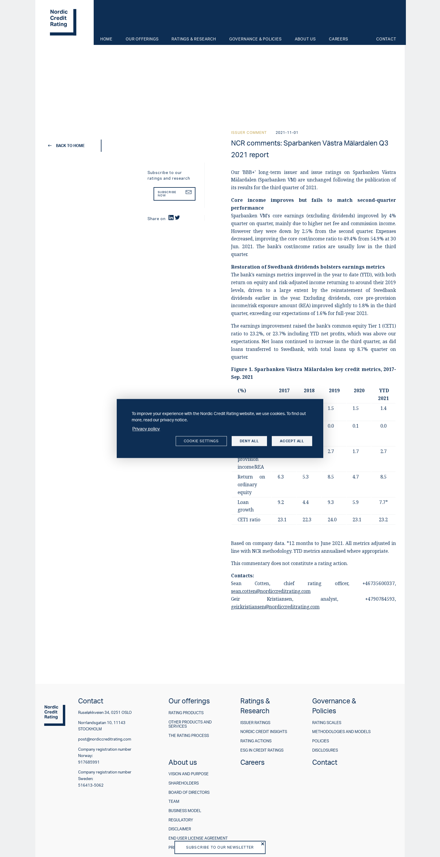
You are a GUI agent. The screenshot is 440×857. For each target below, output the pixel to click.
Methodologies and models (341, 731)
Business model (185, 810)
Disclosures (325, 750)
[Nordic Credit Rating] (64, 22)
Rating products (186, 713)
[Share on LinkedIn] (171, 217)
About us (305, 39)
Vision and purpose (189, 774)
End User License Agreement (198, 838)
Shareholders (184, 783)
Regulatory (181, 820)
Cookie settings (201, 441)
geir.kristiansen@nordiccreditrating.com (275, 607)
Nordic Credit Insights (263, 731)
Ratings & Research (194, 39)
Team (174, 801)
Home (106, 39)
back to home (70, 145)
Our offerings (142, 39)
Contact (386, 39)
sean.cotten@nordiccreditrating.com (271, 591)
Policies (320, 741)
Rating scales (326, 722)
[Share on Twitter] (177, 217)
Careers (338, 39)
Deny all (249, 441)
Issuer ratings (255, 722)
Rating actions (255, 741)
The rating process (189, 735)
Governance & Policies (255, 39)
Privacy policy (146, 428)
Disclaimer (180, 829)
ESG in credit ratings (261, 750)
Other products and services (190, 724)
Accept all (292, 441)
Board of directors (189, 792)
